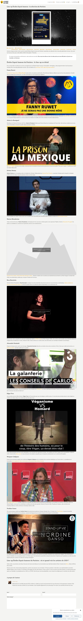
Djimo (67, 564)
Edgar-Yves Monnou (30, 49)
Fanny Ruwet (36, 49)
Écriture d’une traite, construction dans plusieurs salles (19, 275)
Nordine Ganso (62, 49)
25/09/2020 (19, 48)
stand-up (74, 49)
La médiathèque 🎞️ (75, 2)
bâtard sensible (10, 347)
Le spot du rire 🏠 (51, 2)
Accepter (57, 616)
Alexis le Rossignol (22, 49)
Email (43, 592)
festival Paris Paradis (47, 173)
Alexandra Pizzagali (67, 222)
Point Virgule (11, 166)
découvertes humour (62, 216)
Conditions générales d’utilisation (61, 618)
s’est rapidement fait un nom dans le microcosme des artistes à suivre (28, 461)
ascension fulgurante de (16, 73)
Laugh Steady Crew (12, 502)
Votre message (10, 597)
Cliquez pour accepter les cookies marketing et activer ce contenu (41, 95)
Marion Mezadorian (49, 49)
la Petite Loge (38, 339)
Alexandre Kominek (14, 49)
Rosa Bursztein (69, 49)
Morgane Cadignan (56, 49)
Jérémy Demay (42, 49)
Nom (8, 592)
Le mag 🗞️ (68, 2)
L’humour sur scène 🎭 (60, 2)
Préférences (76, 616)
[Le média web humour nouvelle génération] (4, 2)
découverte (18, 454)
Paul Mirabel (60, 511)
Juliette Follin (10, 48)
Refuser (67, 616)
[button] (80, 610)
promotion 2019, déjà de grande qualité (45, 67)
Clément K (39, 389)
